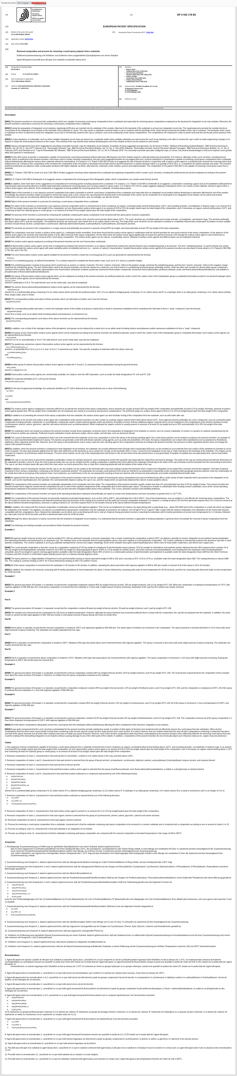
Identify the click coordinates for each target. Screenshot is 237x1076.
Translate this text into (8, 3)
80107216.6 (29, 39)
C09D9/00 (150, 32)
